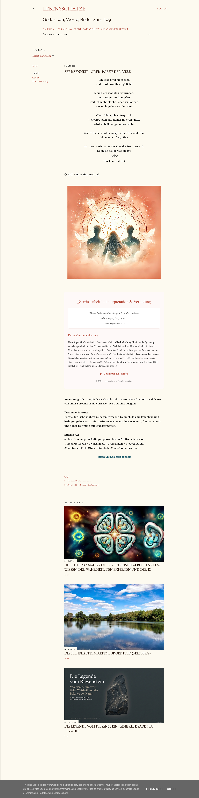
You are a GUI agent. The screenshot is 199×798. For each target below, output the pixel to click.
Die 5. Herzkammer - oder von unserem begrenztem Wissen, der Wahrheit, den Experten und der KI (112, 567)
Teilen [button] (35, 66)
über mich (62, 29)
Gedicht (36, 77)
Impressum (121, 29)
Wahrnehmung (40, 81)
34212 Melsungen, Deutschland (85, 485)
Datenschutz (91, 29)
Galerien (48, 29)
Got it (171, 789)
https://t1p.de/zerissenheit (114, 456)
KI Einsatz (107, 29)
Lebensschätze (64, 8)
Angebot (75, 29)
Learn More (155, 789)
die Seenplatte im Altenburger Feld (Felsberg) (107, 653)
